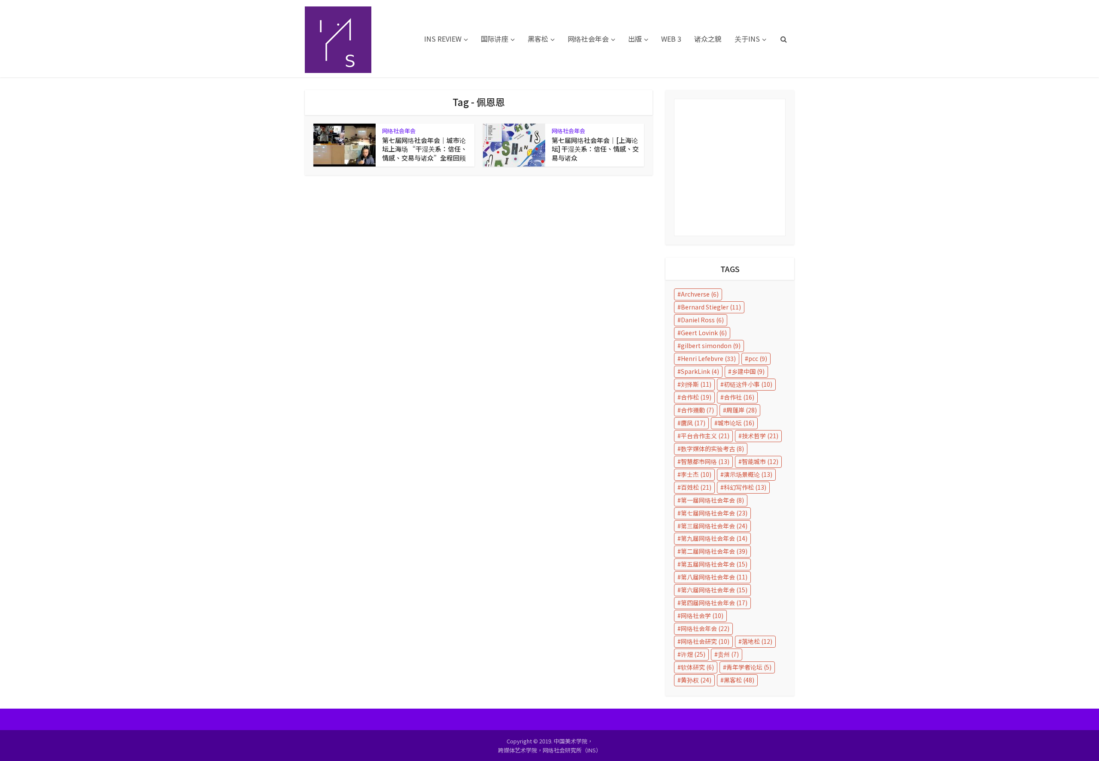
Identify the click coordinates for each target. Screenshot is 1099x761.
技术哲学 (760, 435)
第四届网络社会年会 (714, 602)
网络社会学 (702, 615)
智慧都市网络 (705, 461)
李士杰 (696, 474)
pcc (757, 358)
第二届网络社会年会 (714, 551)
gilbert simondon (711, 345)
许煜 (693, 654)
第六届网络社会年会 (714, 589)
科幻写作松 (745, 487)
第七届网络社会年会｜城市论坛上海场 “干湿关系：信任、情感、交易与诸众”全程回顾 (424, 149)
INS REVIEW (442, 38)
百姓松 (696, 487)
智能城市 (760, 461)
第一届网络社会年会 (712, 500)
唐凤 (693, 422)
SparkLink (700, 371)
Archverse (700, 294)
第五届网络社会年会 (714, 564)
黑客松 (538, 38)
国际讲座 (494, 38)
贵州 (728, 654)
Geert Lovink (704, 332)
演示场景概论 (748, 474)
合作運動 (697, 410)
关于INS (747, 38)
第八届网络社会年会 (714, 577)
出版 (635, 38)
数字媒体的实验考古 (712, 448)
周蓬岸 (741, 410)
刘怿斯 (696, 384)
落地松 (757, 641)
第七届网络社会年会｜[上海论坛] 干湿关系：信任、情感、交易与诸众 (595, 149)
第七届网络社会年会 (714, 513)
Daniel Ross (702, 319)
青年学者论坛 (748, 667)
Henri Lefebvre (708, 358)
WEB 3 (671, 38)
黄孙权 (696, 680)
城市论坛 (736, 422)
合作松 (696, 397)
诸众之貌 (708, 38)
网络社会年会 (588, 38)
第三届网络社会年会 (714, 525)
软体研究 (697, 667)
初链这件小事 (748, 384)
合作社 (739, 397)
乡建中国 (748, 371)
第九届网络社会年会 (714, 538)
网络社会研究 (705, 641)
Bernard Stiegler (711, 307)
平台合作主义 (705, 435)
